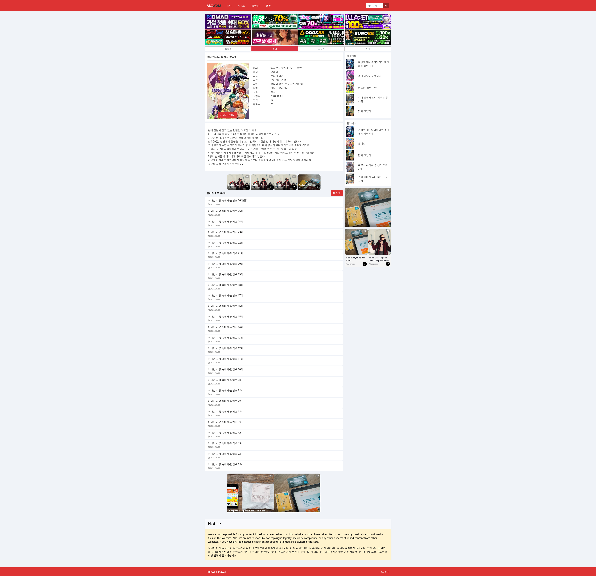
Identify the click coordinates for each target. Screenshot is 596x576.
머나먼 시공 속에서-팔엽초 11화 (225, 358)
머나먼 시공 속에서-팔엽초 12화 (225, 348)
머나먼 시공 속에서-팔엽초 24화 (225, 221)
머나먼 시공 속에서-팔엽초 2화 (225, 453)
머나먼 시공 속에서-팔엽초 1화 (225, 464)
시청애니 (255, 5)
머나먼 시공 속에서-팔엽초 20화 (225, 263)
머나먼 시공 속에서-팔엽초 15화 (225, 316)
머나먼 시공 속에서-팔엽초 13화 (225, 337)
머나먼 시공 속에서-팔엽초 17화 (225, 295)
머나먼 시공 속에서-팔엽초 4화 (225, 432)
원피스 (362, 143)
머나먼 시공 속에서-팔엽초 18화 (225, 285)
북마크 (241, 5)
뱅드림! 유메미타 (367, 87)
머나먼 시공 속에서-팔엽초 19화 (225, 274)
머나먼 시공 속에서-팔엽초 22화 (225, 242)
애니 (229, 5)
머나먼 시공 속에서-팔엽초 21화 (225, 253)
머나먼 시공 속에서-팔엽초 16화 (225, 306)
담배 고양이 (364, 111)
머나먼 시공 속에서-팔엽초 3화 (225, 443)
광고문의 (384, 571)
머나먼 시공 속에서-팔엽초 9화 (225, 380)
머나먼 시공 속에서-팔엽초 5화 (225, 422)
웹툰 (268, 5)
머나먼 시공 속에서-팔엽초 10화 (225, 369)
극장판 (321, 48)
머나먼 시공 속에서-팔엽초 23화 (225, 232)
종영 (275, 48)
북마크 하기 (228, 115)
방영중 (228, 48)
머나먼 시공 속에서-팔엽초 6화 (225, 411)
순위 (368, 48)
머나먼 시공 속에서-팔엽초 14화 (225, 327)
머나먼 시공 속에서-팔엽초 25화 (225, 211)
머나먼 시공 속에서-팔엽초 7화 (225, 401)
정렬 (338, 193)
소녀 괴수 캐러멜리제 (370, 75)
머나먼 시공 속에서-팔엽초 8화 (225, 390)
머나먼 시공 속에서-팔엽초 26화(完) (227, 200)
